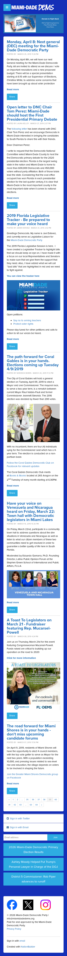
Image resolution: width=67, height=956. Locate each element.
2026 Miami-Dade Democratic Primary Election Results (33, 849)
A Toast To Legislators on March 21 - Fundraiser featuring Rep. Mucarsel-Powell (29, 626)
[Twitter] (31, 904)
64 (36, 805)
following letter (19, 128)
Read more (13, 89)
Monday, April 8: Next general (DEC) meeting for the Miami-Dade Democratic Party (33, 46)
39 (50, 799)
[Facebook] (15, 904)
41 (9, 805)
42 (15, 805)
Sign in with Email (18, 827)
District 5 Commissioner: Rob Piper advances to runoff (33, 879)
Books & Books (17, 475)
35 (27, 799)
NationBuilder (28, 946)
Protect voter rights (23, 323)
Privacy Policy (14, 928)
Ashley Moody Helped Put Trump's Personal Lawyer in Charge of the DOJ (33, 864)
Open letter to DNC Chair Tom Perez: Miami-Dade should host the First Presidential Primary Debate (32, 113)
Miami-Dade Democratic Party (26, 240)
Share (12, 96)
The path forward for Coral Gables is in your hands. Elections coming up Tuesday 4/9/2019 (33, 362)
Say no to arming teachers (27, 320)
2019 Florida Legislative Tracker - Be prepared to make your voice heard (28, 219)
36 (33, 799)
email (22, 940)
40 (55, 799)
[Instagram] (48, 904)
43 (20, 805)
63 (31, 805)
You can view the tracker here (23, 275)
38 (44, 799)
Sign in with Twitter (19, 818)
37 (39, 799)
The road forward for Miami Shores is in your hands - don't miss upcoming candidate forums (31, 732)
